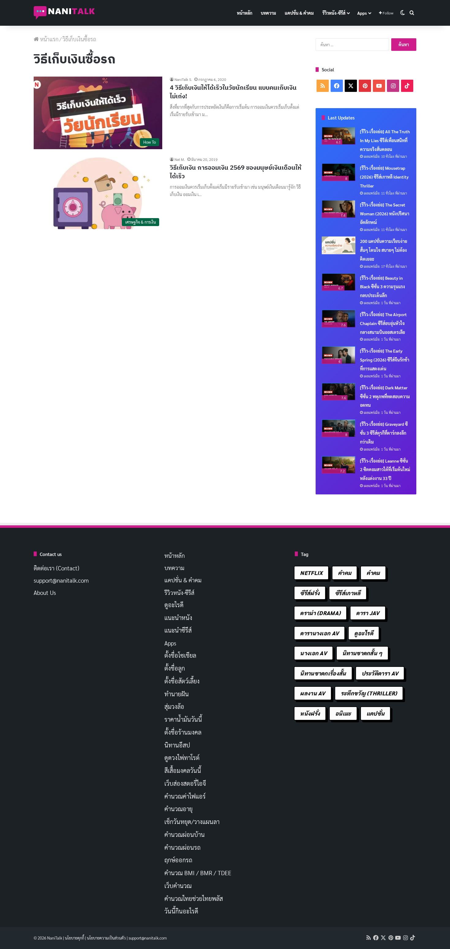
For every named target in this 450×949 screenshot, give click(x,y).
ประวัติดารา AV (380, 673)
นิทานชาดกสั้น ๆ (362, 652)
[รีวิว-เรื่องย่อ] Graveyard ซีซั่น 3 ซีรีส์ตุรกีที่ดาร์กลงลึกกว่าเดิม (384, 432)
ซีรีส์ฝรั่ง (310, 592)
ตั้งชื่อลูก (174, 668)
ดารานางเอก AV (319, 633)
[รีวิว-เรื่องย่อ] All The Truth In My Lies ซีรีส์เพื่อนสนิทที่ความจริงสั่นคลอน (385, 140)
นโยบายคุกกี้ (74, 937)
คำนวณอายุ (178, 809)
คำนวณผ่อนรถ (182, 847)
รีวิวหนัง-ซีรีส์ (333, 13)
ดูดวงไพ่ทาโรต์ (182, 758)
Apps (362, 13)
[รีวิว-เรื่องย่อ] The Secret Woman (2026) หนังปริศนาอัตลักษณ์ (384, 213)
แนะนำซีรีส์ (178, 630)
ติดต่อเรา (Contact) (56, 568)
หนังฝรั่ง (310, 713)
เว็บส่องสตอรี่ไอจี (185, 783)
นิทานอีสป (177, 745)
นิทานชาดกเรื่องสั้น (323, 673)
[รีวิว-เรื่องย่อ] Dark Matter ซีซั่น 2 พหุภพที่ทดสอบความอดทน (385, 396)
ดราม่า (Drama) (320, 612)
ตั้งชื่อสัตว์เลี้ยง (182, 681)
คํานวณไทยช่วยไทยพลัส (193, 898)
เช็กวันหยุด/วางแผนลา (191, 822)
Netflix (311, 572)
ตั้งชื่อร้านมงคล (182, 732)
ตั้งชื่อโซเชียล (180, 655)
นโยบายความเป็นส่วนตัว (106, 937)
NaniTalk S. (183, 79)
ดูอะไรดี (174, 605)
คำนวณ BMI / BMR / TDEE (197, 873)
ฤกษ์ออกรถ (178, 860)
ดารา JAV (367, 612)
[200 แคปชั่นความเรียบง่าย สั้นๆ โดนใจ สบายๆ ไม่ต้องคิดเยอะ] (338, 245)
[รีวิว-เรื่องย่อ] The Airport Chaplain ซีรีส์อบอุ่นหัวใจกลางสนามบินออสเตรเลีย (383, 323)
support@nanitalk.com (61, 580)
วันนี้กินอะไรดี (181, 911)
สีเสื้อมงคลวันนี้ (182, 770)
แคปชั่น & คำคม (299, 13)
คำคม (344, 572)
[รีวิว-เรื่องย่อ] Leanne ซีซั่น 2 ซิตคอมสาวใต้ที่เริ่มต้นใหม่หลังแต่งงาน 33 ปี (385, 469)
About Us (45, 592)
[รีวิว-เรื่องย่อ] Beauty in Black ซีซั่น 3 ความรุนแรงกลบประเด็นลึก (382, 286)
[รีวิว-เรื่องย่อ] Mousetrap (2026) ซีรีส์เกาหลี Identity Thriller (384, 176)
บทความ (268, 13)
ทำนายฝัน (176, 694)
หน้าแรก (48, 39)
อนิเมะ (343, 713)
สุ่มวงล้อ (174, 706)
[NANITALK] (64, 13)
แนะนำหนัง (178, 618)
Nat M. (179, 159)
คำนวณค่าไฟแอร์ (185, 796)
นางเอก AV (313, 652)
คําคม (373, 572)
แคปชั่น (375, 713)
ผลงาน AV (312, 693)
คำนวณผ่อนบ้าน (184, 834)
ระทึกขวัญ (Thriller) (369, 693)
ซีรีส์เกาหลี (347, 592)
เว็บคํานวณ (178, 886)
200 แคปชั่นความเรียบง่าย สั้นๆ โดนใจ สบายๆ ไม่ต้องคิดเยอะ (383, 250)
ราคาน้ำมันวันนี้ (183, 719)
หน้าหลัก (244, 13)
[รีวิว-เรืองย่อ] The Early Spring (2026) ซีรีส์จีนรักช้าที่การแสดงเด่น (384, 359)
